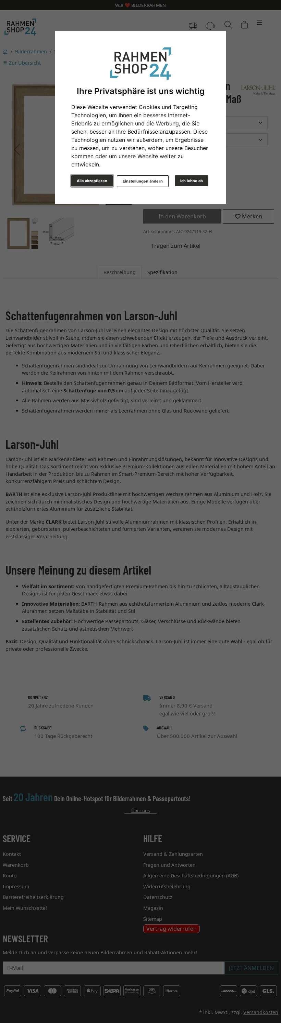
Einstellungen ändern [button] (143, 181)
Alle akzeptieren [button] (92, 180)
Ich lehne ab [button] (191, 180)
